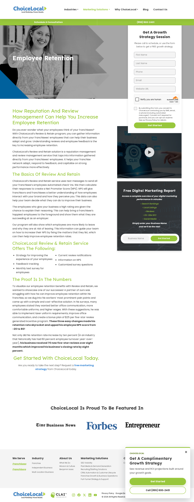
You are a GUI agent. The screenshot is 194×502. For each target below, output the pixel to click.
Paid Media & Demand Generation (96, 466)
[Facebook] (78, 495)
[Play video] (149, 152)
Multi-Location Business (43, 472)
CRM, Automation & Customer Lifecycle (98, 472)
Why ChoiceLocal (125, 9)
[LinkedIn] (89, 495)
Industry (38, 458)
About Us (65, 458)
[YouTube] (95, 495)
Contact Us (160, 9)
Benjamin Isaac (66, 469)
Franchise (36, 463)
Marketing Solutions (95, 9)
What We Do (64, 462)
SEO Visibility (86, 462)
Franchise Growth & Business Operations (99, 476)
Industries (70, 9)
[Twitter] (84, 495)
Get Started (155, 125)
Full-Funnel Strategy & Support (95, 479)
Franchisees (19, 463)
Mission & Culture (67, 466)
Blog (145, 9)
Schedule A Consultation (48, 22)
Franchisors (19, 469)
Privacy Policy (151, 120)
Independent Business (42, 467)
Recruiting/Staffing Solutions (94, 469)
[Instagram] (73, 495)
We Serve (18, 458)
